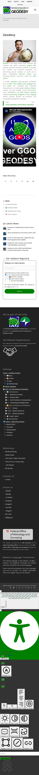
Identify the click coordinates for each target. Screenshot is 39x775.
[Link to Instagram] (19, 587)
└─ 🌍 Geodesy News (10, 208)
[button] (1, 610)
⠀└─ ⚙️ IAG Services (10, 419)
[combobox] (19, 600)
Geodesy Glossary (11, 451)
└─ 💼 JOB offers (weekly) (14, 277)
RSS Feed (8, 514)
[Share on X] (11, 181)
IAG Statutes (10, 465)
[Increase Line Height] (3, 680)
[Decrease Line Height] (3, 686)
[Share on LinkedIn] (27, 181)
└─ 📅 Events (9, 378)
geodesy (14, 82)
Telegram (8, 511)
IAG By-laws (9, 468)
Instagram (8, 504)
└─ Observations (10, 430)
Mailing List (9, 517)
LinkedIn (8, 491)
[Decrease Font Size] (3, 663)
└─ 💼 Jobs (8, 381)
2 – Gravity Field (12, 397)
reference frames (25, 74)
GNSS (10, 84)
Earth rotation (24, 92)
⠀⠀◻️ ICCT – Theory (10, 408)
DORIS (9, 86)
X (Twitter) (9, 497)
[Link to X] (22, 587)
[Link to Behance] (28, 587)
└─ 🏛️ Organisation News (12, 211)
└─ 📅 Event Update (10, 214)
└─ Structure (8, 427)
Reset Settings (5, 758)
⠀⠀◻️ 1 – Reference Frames (13, 395)
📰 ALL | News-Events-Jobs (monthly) (18, 275)
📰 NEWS (6, 201)
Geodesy (6, 63)
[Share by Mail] (33, 181)
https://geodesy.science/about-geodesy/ (20, 105)
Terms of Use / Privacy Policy (14, 462)
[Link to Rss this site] (31, 587)
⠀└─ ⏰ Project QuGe (10, 416)
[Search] (34, 10)
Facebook (8, 501)
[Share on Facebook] (5, 181)
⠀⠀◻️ (5, 397)
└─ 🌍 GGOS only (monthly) (15, 279)
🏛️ (4, 389)
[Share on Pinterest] (22, 181)
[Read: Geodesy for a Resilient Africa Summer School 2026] (4, 228)
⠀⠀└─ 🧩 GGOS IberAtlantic (15, 281)
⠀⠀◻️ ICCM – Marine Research (13, 411)
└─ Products (8, 432)
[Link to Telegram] (25, 587)
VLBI (14, 84)
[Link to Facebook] (16, 587)
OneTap (10, 655)
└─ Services (8, 435)
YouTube (8, 507)
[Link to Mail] (34, 587)
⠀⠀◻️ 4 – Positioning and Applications (16, 403)
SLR (34, 84)
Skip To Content (4, 751)
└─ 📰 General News (10, 204)
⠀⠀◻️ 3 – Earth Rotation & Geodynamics (17, 400)
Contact (7, 479)
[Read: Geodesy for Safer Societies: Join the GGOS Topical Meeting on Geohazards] (4, 244)
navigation (21, 94)
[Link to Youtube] (13, 587)
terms (16, 287)
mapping (33, 94)
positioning (13, 94)
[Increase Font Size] (3, 656)
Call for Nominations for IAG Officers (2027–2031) (21, 233)
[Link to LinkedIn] (10, 587)
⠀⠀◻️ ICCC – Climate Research (13, 413)
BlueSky (8, 494)
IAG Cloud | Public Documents (15, 458)
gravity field (31, 65)
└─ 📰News (8, 376)
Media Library (9, 455)
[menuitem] (9, 1)
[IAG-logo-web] (16, 10)
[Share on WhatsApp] (16, 181)
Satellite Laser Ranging (24, 84)
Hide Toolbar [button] (4, 658)
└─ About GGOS (9, 424)
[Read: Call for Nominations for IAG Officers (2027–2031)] (4, 234)
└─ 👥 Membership (11, 384)
